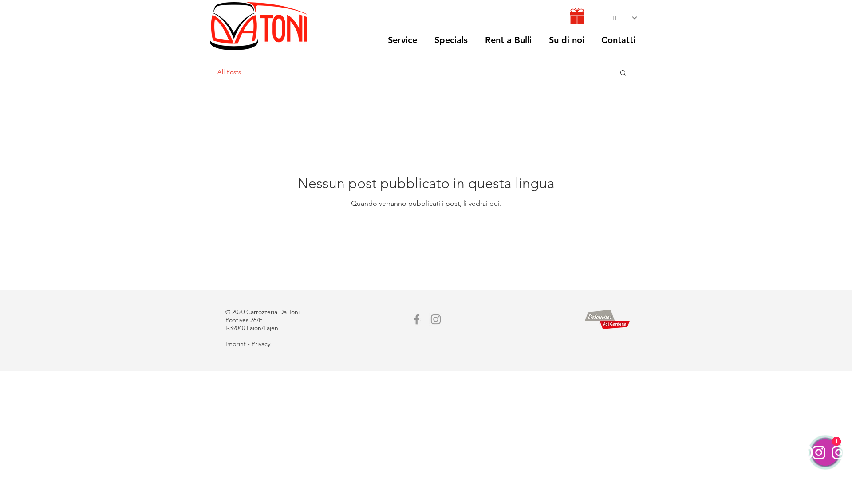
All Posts (229, 72)
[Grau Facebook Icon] (416, 319)
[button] (623, 73)
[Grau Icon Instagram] (435, 319)
